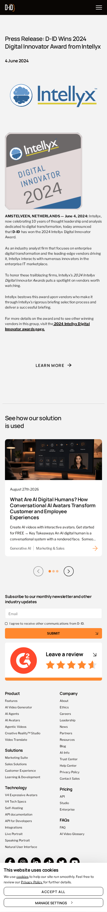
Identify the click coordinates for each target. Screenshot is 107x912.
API (62, 796)
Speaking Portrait (17, 840)
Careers (65, 713)
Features (11, 700)
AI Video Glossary (72, 833)
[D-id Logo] (10, 6)
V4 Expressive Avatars (21, 795)
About (64, 700)
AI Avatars (12, 720)
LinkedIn (36, 862)
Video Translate (16, 739)
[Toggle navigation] (99, 7)
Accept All (53, 891)
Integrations (13, 827)
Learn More (50, 365)
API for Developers (18, 821)
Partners (66, 733)
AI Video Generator (18, 707)
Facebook (10, 862)
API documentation (18, 814)
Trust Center (69, 759)
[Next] (69, 571)
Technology (16, 787)
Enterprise (67, 809)
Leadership (67, 720)
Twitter (62, 862)
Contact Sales (70, 778)
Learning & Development (22, 777)
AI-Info (64, 752)
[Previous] (38, 571)
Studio (64, 803)
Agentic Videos (15, 726)
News (64, 726)
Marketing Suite (16, 757)
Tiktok (49, 862)
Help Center (68, 765)
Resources (67, 739)
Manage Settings (51, 902)
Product (12, 693)
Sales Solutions (16, 764)
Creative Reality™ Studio (22, 733)
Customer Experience (20, 770)
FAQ (62, 827)
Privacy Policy (69, 772)
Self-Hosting (14, 808)
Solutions (14, 750)
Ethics (64, 707)
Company (69, 693)
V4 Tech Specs (15, 801)
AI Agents (12, 713)
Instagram (23, 862)
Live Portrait (14, 833)
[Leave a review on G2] (53, 662)
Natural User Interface (21, 846)
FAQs (64, 820)
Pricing (66, 789)
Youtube (75, 862)
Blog (63, 746)
